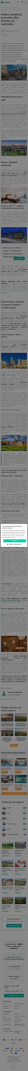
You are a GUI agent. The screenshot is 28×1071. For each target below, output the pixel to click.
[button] (14, 544)
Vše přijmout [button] (14, 540)
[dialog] (14, 535)
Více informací (19, 537)
